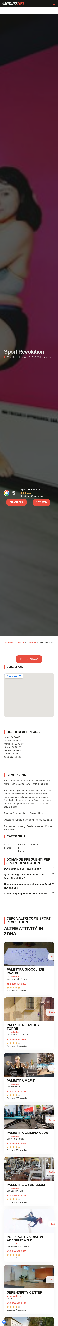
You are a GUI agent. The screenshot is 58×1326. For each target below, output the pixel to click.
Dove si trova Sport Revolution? (22, 868)
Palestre (20, 642)
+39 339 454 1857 (16, 984)
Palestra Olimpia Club (27, 1133)
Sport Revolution (30, 489)
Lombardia (31, 642)
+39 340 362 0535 (16, 1251)
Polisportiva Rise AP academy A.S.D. (25, 1238)
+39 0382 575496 (16, 1143)
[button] (54, 3)
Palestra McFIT (21, 1080)
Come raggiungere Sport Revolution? (25, 893)
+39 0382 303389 (16, 1039)
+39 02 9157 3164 (16, 1091)
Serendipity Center (24, 1292)
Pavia (18, 977)
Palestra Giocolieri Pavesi (25, 971)
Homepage (8, 642)
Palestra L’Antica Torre (23, 1026)
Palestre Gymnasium (26, 1185)
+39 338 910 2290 (16, 1303)
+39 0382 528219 (16, 1195)
